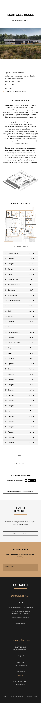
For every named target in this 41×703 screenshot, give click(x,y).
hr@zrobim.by (20, 671)
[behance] (13, 631)
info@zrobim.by (20, 623)
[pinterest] (27, 631)
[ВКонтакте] (26, 480)
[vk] (24, 631)
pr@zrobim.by (20, 684)
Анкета (20, 675)
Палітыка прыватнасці (31, 696)
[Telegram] (29, 480)
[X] (34, 480)
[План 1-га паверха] (20, 224)
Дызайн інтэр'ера (20, 533)
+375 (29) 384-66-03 (20, 665)
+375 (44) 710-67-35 (18, 617)
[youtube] (17, 631)
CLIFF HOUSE (19, 463)
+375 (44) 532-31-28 (18, 650)
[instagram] (9, 631)
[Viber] (31, 480)
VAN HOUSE (22, 455)
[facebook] (20, 631)
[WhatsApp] (20, 620)
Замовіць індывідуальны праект (20, 491)
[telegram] (31, 631)
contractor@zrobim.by (20, 656)
